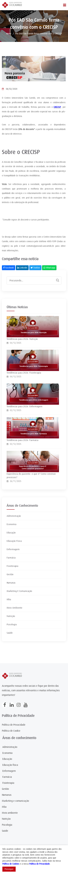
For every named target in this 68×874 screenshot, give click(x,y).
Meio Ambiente (14, 608)
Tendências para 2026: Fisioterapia (24, 372)
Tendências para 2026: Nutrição (22, 339)
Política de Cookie (11, 730)
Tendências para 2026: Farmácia (22, 440)
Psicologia (12, 624)
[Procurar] (56, 280)
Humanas (11, 582)
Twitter (36, 267)
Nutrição (11, 616)
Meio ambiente (10, 812)
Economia (11, 524)
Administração (14, 516)
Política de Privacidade (13, 724)
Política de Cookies (10, 863)
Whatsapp (50, 267)
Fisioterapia (12, 566)
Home (8, 33)
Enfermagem (13, 549)
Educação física (10, 765)
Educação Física (14, 541)
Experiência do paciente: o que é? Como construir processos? (31, 476)
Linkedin (23, 267)
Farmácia (11, 557)
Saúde (10, 633)
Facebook (9, 267)
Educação (11, 532)
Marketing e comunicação (15, 800)
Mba (9, 599)
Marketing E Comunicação (19, 591)
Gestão (10, 574)
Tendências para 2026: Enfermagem (24, 406)
